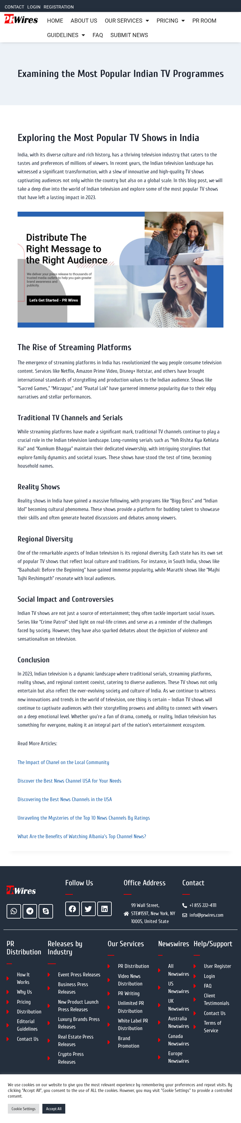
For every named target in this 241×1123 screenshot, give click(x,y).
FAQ (98, 35)
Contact (14, 7)
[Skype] (46, 911)
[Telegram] (30, 911)
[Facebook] (72, 909)
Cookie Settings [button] (23, 1108)
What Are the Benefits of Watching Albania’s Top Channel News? (82, 836)
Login (33, 7)
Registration (59, 7)
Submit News (129, 35)
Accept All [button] (54, 1108)
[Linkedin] (104, 909)
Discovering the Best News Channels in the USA (65, 799)
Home (55, 21)
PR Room (204, 21)
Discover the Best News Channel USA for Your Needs (69, 781)
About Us (84, 21)
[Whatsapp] (14, 911)
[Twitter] (88, 909)
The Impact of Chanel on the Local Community (63, 762)
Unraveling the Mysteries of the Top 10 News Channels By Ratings (84, 818)
